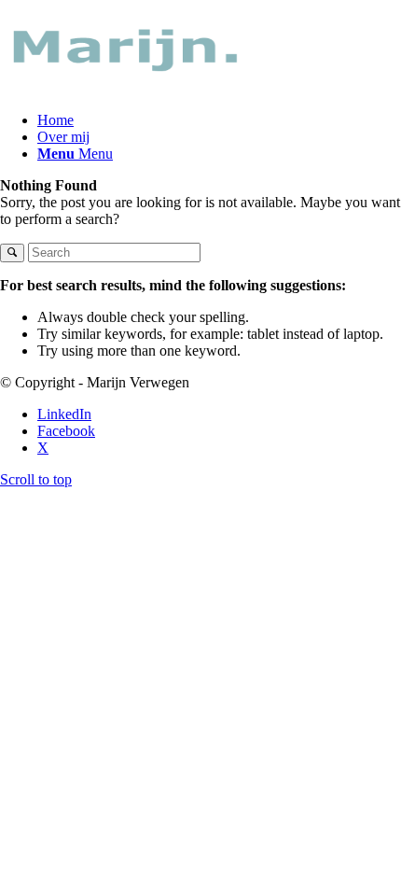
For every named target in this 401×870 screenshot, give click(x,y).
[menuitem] (219, 120)
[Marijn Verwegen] (140, 88)
